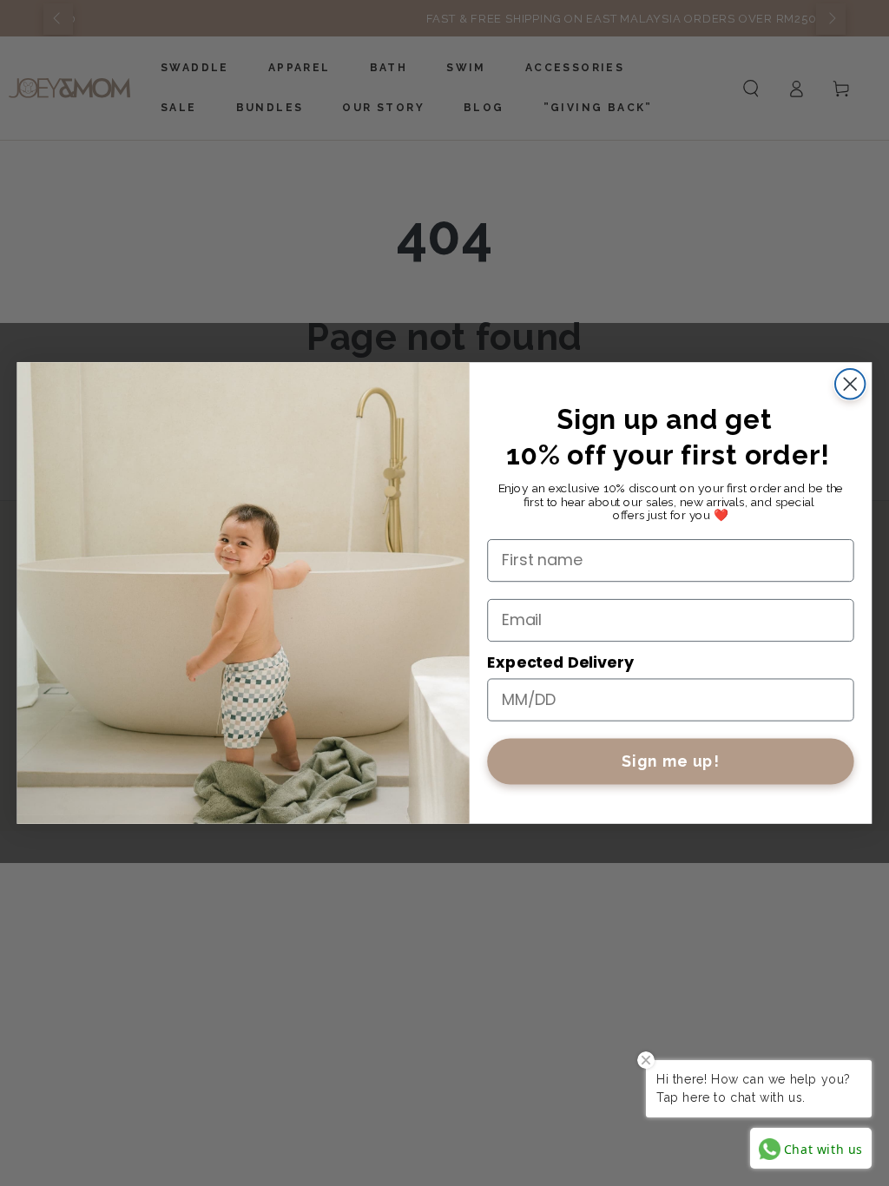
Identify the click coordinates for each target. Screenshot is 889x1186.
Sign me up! (671, 761)
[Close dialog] (850, 384)
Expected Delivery (560, 662)
